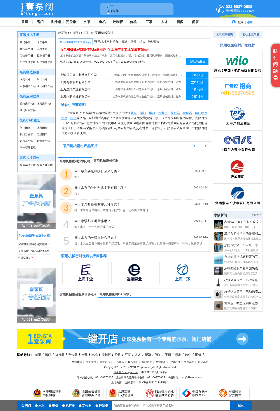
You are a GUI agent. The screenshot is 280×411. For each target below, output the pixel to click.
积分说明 (203, 362)
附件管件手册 (28, 62)
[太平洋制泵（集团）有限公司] (237, 116)
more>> (256, 214)
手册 (168, 355)
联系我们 (133, 362)
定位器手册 (26, 55)
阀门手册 (25, 42)
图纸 (198, 355)
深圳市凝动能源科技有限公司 (38, 244)
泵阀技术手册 (29, 35)
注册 (250, 22)
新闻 (180, 22)
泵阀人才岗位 (29, 157)
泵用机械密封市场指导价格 (78, 294)
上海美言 (116, 382)
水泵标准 (25, 79)
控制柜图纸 (43, 140)
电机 (102, 22)
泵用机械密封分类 (106, 42)
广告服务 (119, 362)
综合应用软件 (28, 103)
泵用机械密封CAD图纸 (115, 294)
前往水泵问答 (250, 34)
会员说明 (189, 362)
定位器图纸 (26, 140)
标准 (178, 355)
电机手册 (42, 49)
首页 (24, 22)
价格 (133, 22)
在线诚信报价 (197, 61)
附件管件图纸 (28, 147)
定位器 (71, 22)
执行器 (56, 22)
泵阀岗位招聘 (28, 165)
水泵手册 (42, 42)
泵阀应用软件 (29, 96)
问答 (195, 22)
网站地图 (161, 362)
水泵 (86, 22)
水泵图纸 (42, 127)
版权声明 (147, 362)
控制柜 (118, 22)
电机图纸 (42, 134)
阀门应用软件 (28, 110)
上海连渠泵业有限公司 (75, 89)
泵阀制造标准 (29, 72)
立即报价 (197, 75)
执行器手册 (26, 49)
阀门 (40, 22)
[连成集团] (237, 169)
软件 (188, 355)
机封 (87, 33)
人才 (164, 22)
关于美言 (91, 362)
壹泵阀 (62, 33)
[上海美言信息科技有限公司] (237, 90)
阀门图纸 (25, 127)
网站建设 (77, 362)
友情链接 (175, 362)
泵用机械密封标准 (106, 160)
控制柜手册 (43, 55)
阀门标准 (42, 79)
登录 (241, 22)
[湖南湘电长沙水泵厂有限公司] (237, 196)
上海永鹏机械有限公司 (75, 96)
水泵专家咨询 (224, 34)
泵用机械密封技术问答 (75, 161)
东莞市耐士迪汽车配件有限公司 (39, 251)
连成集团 (25, 257)
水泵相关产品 (28, 86)
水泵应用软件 (45, 103)
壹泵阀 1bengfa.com (126, 372)
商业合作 (105, 362)
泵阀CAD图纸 (30, 120)
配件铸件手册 (45, 62)
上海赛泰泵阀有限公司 (75, 82)
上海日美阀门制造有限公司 (78, 75)
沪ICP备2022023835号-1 (154, 382)
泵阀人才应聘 (45, 165)
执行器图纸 (26, 134)
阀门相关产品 (45, 86)
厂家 (148, 22)
